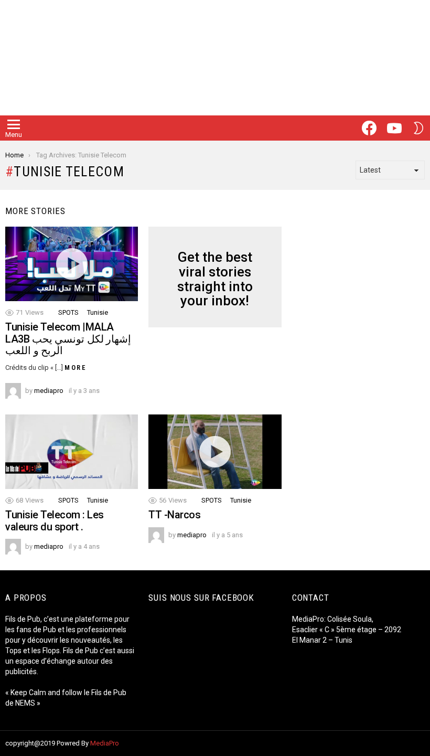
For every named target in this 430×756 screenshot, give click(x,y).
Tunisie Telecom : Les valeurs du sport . (54, 520)
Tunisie (97, 312)
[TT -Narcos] (214, 451)
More (75, 367)
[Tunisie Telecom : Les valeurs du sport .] (71, 451)
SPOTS (68, 312)
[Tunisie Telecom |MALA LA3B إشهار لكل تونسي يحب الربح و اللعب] (71, 264)
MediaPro (104, 743)
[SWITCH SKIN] (418, 128)
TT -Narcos (174, 514)
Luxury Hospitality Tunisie (337, 671)
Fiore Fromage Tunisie (331, 650)
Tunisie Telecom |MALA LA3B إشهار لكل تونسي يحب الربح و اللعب (68, 339)
